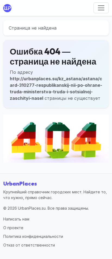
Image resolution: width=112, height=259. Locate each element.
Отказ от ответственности (29, 245)
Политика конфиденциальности (33, 236)
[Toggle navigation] (101, 7)
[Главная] (8, 8)
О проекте (13, 227)
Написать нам (16, 219)
